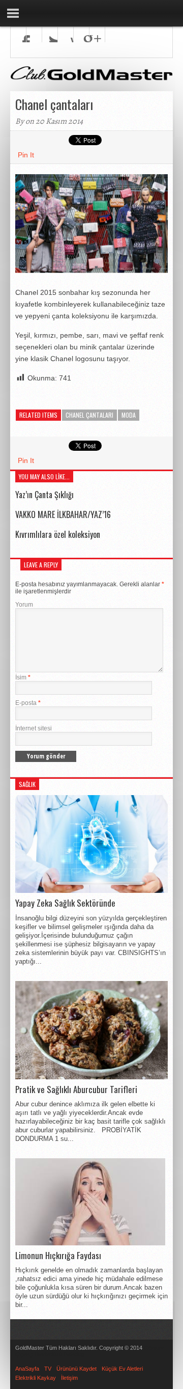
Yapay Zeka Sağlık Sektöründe (65, 903)
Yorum (24, 604)
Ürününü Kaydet (76, 1369)
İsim (22, 677)
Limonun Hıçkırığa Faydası (58, 1255)
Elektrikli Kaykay (35, 1378)
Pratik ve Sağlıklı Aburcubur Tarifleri (76, 1089)
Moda (128, 415)
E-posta (28, 702)
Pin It (26, 155)
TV (47, 1369)
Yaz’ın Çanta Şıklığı (44, 494)
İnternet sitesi (33, 728)
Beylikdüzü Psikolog (59, 1354)
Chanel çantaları (89, 415)
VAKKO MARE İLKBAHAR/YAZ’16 (63, 514)
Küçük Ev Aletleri (122, 1369)
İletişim (69, 1378)
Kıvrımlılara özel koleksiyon (57, 534)
